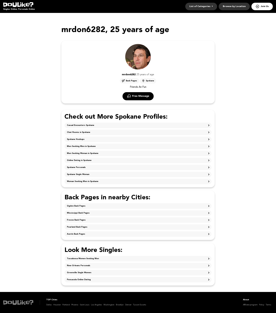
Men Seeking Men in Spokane (81, 146)
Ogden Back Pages (76, 206)
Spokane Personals (76, 167)
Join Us (265, 6)
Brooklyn (120, 305)
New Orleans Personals (78, 266)
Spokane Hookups (75, 139)
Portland (66, 305)
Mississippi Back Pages (78, 213)
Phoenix (74, 305)
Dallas (49, 305)
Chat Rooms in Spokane (78, 132)
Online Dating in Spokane (79, 160)
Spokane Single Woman (78, 174)
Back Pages (131, 81)
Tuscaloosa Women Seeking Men (83, 259)
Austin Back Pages (76, 234)
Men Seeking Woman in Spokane (82, 153)
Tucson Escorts (139, 305)
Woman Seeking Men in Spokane (82, 181)
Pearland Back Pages (77, 227)
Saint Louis (84, 305)
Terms (268, 305)
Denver (128, 305)
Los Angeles (96, 305)
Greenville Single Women (79, 273)
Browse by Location (234, 6)
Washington (108, 305)
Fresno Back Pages (76, 220)
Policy (261, 305)
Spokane (150, 81)
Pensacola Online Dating (79, 280)
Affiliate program (250, 305)
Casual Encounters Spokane (80, 125)
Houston (57, 305)
